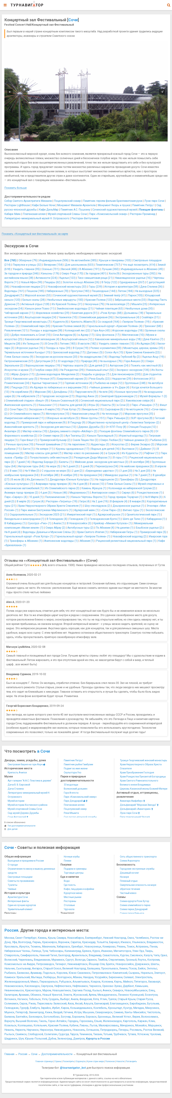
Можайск (141, 1025)
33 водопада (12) (68, 361)
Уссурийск (101, 977)
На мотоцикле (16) (137, 409)
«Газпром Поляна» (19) (135, 321)
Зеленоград (64, 1038)
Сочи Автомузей (17, 817)
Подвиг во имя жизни (76, 768)
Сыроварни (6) (114, 409)
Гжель (43, 1021)
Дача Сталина (16, 788)
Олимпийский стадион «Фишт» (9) (27, 400)
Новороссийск (125, 964)
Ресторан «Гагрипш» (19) (61, 501)
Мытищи (36, 977)
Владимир (95, 955)
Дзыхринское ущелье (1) (128, 505)
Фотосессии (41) (143, 378)
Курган (124, 955)
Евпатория (10, 994)
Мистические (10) (133, 334)
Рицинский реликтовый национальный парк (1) (126, 540)
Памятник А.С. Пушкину (75, 209)
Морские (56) (43, 391)
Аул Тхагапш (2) (75, 435)
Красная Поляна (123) (98, 299)
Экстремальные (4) (127, 317)
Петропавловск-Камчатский (109, 972)
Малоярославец (109, 1025)
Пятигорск (140, 981)
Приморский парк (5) (153, 532)
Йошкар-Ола (97, 964)
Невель (9, 1029)
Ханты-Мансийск (135, 1012)
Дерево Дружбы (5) (91, 426)
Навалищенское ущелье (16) (133, 277)
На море (124, 877)
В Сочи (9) (51, 343)
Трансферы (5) (129, 479)
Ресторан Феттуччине (84, 218)
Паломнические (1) (57, 497)
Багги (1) (28, 448)
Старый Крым (126, 999)
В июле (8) (17, 479)
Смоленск (136, 955)
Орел (164, 955)
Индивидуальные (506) (54, 260)
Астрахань (142, 946)
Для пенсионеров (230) (126, 374)
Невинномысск (14, 990)
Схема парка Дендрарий (133, 909)
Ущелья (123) (67, 277)
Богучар (66, 1016)
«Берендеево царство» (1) (101, 470)
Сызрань (134, 972)
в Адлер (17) (86, 334)
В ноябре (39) (69, 475)
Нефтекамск (80, 986)
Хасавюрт (154, 981)
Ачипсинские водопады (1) (61, 540)
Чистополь (153, 1012)
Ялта (96, 999)
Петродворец (108, 1029)
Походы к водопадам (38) (46, 330)
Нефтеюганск (62, 986)
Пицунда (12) (19, 387)
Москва (9, 937)
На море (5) (53, 466)
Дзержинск (142, 964)
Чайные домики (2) (136, 440)
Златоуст (159, 972)
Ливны (83, 1025)
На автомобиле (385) (84, 260)
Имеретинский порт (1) (81, 514)
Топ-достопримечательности (21, 826)
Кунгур (127, 1008)
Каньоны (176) (50, 273)
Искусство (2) (119, 444)
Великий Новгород (74, 968)
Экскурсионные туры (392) (139, 273)
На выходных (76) (110, 361)
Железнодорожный (16, 981)
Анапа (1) (59, 523)
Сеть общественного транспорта (138, 856)
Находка (88, 977)
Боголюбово (52, 1016)
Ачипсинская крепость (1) (20, 405)
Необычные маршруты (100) (65, 299)
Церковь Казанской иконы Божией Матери (143, 788)
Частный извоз (128, 893)
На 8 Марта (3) (153, 497)
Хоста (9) (114, 273)
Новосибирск (75, 937)
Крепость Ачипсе (17, 772)
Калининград (72, 951)
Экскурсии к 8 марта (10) (44, 409)
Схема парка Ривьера (132, 913)
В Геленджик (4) (57, 519)
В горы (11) (120, 457)
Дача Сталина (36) (151, 286)
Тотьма (107, 1034)
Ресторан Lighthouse (17, 205)
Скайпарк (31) (150, 317)
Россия (11, 930)
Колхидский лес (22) (77, 330)
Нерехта (20, 1029)
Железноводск (112, 1021)
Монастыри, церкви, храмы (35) (143, 348)
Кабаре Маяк (12, 214)
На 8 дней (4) (12, 532)
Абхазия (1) (87, 540)
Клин (151, 1021)
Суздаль (54, 999)
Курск (96, 951)
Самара (61, 937)
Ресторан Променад (142, 214)
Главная (9, 1054)
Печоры (123, 1029)
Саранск (92, 959)
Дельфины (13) (63, 391)
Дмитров (79, 1038)
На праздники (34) (91, 475)
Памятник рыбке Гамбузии (78, 764)
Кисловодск (32, 986)
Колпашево (25, 1025)
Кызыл (96, 990)
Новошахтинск (61, 990)
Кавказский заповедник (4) (42, 339)
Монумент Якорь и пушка (114, 205)
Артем (92, 994)
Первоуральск (48, 981)
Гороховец (86, 1021)
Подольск (49, 972)
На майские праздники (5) (136, 466)
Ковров (95, 981)
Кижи (48, 1012)
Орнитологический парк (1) (143, 514)
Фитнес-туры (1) (133, 510)
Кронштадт (115, 1008)
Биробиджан (138, 1003)
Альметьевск (81, 981)
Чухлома (155, 1034)
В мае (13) (16, 470)
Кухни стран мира (95, 1061)
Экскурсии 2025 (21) (52, 514)
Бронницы (104, 1016)
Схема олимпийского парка (135, 905)
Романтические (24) (16, 383)
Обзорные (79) (28, 260)
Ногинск (22, 999)
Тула (45, 951)
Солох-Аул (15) (114, 352)
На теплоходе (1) (112, 413)
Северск (118, 990)
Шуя (21, 1038)
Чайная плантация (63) (109, 308)
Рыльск (9, 1034)
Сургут (70, 959)
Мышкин (88, 1012)
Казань (42, 937)
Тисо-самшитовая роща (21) (95, 277)
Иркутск (24, 946)
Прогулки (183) (80, 291)
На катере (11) (45, 448)
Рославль (136, 1029)
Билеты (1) (66, 462)
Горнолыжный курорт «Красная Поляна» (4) (114, 326)
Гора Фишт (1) (28, 440)
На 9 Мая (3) (32, 470)
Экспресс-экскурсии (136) (132, 370)
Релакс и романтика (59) (105, 348)
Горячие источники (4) (78, 383)
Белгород (64, 955)
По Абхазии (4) (105, 527)
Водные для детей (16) (105, 448)
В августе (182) (87, 343)
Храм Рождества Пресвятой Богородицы (143, 776)
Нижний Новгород (114, 937)
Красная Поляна (58, 1025)
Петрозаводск (45, 964)
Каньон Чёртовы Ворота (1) (88, 497)
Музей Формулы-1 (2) (153, 396)
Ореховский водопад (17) (69, 352)
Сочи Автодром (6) (64, 334)
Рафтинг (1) (151, 453)
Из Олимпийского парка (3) (62, 488)
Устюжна (143, 1034)
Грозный (131, 959)
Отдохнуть (80, 1061)
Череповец (25, 959)
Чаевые (12, 889)
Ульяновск (138, 942)
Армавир (36, 972)
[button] (168, 5)
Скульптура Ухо (72, 772)
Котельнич (40, 1025)
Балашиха (93, 968)
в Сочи (43, 751)
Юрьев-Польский (36, 1038)
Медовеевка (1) (79, 492)
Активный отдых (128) (35, 304)
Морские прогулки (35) (138, 413)
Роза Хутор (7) (71, 409)
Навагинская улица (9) (85, 413)
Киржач (142, 1021)
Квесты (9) (108, 405)
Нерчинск (33, 1029)
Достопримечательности (56, 1054)
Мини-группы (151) (93, 418)
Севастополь (111, 955)
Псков (133, 968)
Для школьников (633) (79, 264)
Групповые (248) (135, 383)
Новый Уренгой (52, 994)
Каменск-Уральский (17, 977)
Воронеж (64, 942)
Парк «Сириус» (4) (15, 497)
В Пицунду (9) (76, 422)
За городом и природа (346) (21, 273)
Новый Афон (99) (31, 282)
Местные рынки (72, 897)
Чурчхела (69, 909)
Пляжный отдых (129, 881)
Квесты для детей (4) (72, 405)
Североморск (104, 1012)
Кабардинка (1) (155, 519)
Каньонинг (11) (47, 405)
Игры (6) (93, 405)
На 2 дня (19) (100, 501)
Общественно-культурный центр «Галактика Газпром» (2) (123, 422)
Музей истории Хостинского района (27, 805)
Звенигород (36, 1012)
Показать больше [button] (15, 187)
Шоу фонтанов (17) (108, 334)
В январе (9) (137, 501)
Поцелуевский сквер (67, 200)
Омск (130, 937)
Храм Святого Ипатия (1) (92, 532)
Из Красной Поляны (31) (67, 304)
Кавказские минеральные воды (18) (118, 339)
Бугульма (153, 1003)
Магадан (138, 1008)
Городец (73, 1021)
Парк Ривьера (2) (118, 418)
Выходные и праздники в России (26, 860)
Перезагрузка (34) (106, 466)
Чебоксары (56, 951)
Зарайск (46, 1008)
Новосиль (79, 1029)
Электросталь (143, 977)
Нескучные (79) (94, 304)
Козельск (10, 1025)
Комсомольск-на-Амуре (19, 964)
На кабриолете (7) (28, 396)
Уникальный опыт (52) (100, 370)
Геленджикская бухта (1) (105, 519)
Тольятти (102, 942)
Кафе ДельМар (48, 209)
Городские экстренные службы (137, 868)
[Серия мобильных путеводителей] (27, 4)
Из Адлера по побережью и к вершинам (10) (58, 387)
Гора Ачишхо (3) (134, 361)
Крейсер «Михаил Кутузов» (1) (112, 523)
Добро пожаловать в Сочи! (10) (31, 334)
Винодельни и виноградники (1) (24, 519)
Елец (152, 990)
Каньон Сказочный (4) (64, 400)
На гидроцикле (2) (106, 479)
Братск (110, 964)
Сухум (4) (38, 501)
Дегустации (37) (45, 361)
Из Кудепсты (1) (132, 453)
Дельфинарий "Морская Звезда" (138, 805)
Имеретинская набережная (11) (24, 418)
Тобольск (35, 999)
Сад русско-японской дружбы (80, 817)
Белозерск (35, 1016)
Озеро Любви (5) (111, 440)
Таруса (74, 1034)
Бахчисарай (101, 1003)
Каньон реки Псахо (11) (40, 308)
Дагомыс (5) (95, 352)
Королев (62, 972)
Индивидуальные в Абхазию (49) (142, 269)
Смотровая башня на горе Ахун (25, 764)
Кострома (153, 959)
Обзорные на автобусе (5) (62, 418)
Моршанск (154, 1025)
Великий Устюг (121, 1016)
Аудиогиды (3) (100, 444)
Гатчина (68, 1012)
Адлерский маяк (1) (86, 510)
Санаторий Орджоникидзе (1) (118, 396)
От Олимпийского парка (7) (27, 413)
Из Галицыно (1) (33, 343)
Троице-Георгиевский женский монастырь (143, 760)
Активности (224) (46, 277)
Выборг (65, 999)
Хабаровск (63, 946)
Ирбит (56, 1008)
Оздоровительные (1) (23, 514)
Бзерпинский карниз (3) (72, 378)
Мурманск (57, 959)
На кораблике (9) (21, 391)
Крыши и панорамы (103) (115, 260)
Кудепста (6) (61, 321)
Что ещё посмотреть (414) (139, 264)
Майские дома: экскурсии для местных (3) (101, 462)
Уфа (14, 942)
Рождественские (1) (149, 492)
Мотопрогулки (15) (57, 413)
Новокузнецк (92, 946)
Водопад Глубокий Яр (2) (124, 356)
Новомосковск (13, 986)
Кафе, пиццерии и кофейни (79, 889)
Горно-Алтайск (57, 1021)
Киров (65, 1008)
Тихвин (97, 1034)
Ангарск (37, 968)
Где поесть (70, 885)
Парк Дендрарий (73, 800)
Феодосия (85, 999)
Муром (46, 990)
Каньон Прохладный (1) (102, 435)
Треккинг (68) (152, 326)
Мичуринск (127, 1025)
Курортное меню (73, 893)
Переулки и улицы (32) (27, 264)
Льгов (93, 1025)
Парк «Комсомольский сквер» (108, 214)
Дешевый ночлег (129, 872)
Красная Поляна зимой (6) (68, 326)
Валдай (57, 1012)
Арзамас (24, 994)
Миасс (34, 981)
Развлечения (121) (16, 330)
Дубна (52, 1038)
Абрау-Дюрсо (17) (22, 374)
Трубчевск (119, 1034)
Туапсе (112, 999)
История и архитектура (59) (121, 286)
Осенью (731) (50, 269)
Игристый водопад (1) (133, 435)
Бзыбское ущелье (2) (149, 527)
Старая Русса (145, 999)
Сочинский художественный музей (114, 209)
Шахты (155, 964)
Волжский (10, 959)
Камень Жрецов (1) (93, 488)
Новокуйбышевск (135, 990)
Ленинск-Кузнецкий (131, 994)
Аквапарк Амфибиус (131, 800)
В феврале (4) (118, 501)
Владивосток (155, 942)
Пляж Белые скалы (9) (18, 356)
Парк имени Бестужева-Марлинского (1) (46, 510)
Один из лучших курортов (22, 905)
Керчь (118, 981)
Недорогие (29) (121, 378)
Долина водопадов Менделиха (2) (57, 374)
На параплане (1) (78, 444)
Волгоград (24, 942)
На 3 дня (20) (142, 470)
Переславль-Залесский (52, 1003)
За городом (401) (95, 273)
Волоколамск (149, 1016)
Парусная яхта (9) (85, 391)
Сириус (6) (128, 492)
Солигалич (50, 1034)
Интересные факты (18, 901)
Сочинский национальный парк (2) (102, 400)
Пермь (36, 942)
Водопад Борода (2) (44, 462)
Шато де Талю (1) (133, 519)
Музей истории (16, 800)
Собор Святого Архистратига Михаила (28, 200)
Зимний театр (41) (115, 295)
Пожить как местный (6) (146, 365)
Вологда (80, 959)
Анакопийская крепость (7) (21, 426)
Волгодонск (64, 977)
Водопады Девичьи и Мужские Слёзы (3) (49, 532)
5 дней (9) (87, 466)
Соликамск (11, 1003)
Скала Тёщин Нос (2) (85, 440)
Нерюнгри (46, 1029)
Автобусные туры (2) (80, 527)
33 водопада (71, 784)
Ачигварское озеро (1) (106, 492)
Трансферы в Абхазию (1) (26, 540)
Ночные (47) (47, 378)
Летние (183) (68, 343)
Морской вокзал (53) (38, 295)
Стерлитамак (117, 959)
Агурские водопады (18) (127, 330)
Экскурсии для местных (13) (58, 426)
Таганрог (60, 964)
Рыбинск (10, 972)
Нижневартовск (77, 964)
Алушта (88, 1003)
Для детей (12, 829)
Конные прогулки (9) (128, 391)
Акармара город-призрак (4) (53, 483)
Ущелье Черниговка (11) (47, 383)
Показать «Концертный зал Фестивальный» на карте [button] (35, 233)
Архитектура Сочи (18, 897)
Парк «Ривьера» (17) (145, 405)
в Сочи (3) (123, 405)
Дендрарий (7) (13, 295)
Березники (115, 977)
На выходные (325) (147, 291)
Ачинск (107, 990)
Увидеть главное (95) (26, 269)
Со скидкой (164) (108, 321)
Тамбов (102, 959)
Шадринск (10, 1038)
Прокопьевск (109, 968)
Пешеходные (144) (104, 291)
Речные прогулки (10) (19, 444)
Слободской (35, 1034)
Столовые (69, 905)
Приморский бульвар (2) (55, 440)
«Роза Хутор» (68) (111, 313)
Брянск (86, 951)
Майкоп (128, 981)
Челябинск (142, 937)
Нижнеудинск (62, 1029)
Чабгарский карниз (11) (19, 313)
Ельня (98, 1021)
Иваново (106, 951)
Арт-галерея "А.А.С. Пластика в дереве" (30, 780)
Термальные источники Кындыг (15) (27, 352)
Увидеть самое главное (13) (116, 343)
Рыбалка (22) (158, 440)
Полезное (110, 1061)
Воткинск (10, 999)
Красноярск (49, 942)
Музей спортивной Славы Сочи (67, 214)
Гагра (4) (84, 501)
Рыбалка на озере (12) (108, 383)
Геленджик (11, 1008)
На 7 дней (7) (142, 475)
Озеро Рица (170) (72, 273)
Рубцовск (65, 981)
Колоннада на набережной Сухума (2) (132, 488)
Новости (120, 1061)
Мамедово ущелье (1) (118, 475)
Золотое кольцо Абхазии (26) (81, 282)
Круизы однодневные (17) (72, 448)
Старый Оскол (52, 968)
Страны (57, 1061)
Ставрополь (11, 955)
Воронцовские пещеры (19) (42, 365)
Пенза (153, 946)
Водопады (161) (14, 291)
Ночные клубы (72, 856)
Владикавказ (42, 959)
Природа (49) (89, 361)
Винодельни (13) (92, 409)
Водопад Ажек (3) (87, 396)
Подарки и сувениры (75, 868)
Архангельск (80, 955)
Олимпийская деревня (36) (96, 317)
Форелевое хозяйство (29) (52, 313)
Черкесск (95, 986)
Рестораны (70, 901)
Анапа (74, 999)
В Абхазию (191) (89, 269)
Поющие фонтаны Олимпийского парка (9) (126, 431)
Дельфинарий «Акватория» (135, 809)
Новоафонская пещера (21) (28, 286)
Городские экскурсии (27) (57, 396)
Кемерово (109, 946)
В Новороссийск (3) (79, 523)
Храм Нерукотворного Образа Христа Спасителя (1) (50, 505)
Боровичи (78, 1016)
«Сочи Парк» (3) (111, 510)
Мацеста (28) (12, 343)
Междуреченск (107, 994)
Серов (23, 1003)
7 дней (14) (23, 462)
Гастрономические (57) (18, 361)
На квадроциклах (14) (93, 356)
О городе (13, 864)
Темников (85, 1034)
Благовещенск (119, 1003)
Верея (136, 1016)
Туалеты (12, 885)
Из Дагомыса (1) (37, 479)
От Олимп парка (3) (51, 435)
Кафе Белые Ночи (43, 205)
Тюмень (36, 946)
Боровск (91, 1016)
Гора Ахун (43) (101, 330)
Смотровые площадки (20, 877)
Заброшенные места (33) (130, 299)
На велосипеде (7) (117, 304)
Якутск (142, 959)
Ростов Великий (153, 1029)
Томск (131, 946)
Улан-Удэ (138, 951)
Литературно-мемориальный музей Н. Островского (36, 218)
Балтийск (22, 1016)
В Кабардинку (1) (15, 523)
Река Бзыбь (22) (99, 378)
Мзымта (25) (139, 304)
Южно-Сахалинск (80, 972)
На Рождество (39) (72, 370)
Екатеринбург (93, 937)
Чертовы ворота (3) (74, 365)
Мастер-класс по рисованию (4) (83, 453)
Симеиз (118, 1012)
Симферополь (29, 955)
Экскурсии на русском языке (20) (56, 356)
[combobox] (168, 3)
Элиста (67, 994)
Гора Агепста (71, 792)
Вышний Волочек (27, 1021)
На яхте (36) (106, 391)
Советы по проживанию (21, 881)
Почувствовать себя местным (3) (51, 457)
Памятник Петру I (143, 205)
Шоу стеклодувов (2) (97, 505)
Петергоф (21, 1012)
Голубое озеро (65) (46, 370)
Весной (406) (69, 269)
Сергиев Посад (81, 990)
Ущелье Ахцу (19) (153, 356)
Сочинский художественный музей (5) (77, 295)
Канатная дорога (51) (84, 313)
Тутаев (132, 1034)
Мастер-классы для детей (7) (43, 453)
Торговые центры (73, 872)
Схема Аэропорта (130, 860)
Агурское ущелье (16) (30, 348)
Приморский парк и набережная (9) (43, 422)
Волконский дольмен (75, 788)
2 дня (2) (77, 470)
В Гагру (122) (109, 282)
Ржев (32, 1003)
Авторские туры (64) (31, 466)
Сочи (73, 20)
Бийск (142, 968)
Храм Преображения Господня (137, 772)
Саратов (76, 942)
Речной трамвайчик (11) (51, 444)
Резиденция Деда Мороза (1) (92, 457)
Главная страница (44, 1061)
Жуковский (80, 994)
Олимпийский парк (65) (35, 326)
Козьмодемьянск (81, 1008)
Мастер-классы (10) (35, 431)
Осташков (92, 1029)
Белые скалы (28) (33, 299)
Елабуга (35, 1008)
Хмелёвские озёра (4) (139, 400)
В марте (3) (23, 501)
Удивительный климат (20, 909)
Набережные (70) (57, 291)
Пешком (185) (35, 291)
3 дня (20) (126, 470)
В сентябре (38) (139, 462)
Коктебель (100, 1008)
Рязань (121, 946)
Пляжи (67, 860)
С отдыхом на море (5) (56, 470)
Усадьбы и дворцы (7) (95, 374)
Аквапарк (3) (12, 431)
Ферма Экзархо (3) (142, 444)
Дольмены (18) (133, 313)
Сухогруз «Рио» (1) (39, 523)
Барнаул (114, 942)
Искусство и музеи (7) (18, 370)
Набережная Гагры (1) (124, 532)
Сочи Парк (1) (18, 409)
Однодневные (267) (131, 282)
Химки (123, 968)
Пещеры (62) (52, 282)
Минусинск (152, 1008)
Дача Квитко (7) (153, 339)
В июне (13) (97, 483)
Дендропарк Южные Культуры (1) (71, 479)
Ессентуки (151, 994)
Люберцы (49, 977)
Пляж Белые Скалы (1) (121, 483)
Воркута (9, 1021)
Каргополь (129, 1021)
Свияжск (21, 1034)
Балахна (9, 1016)
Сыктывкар (23, 968)
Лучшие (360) (110, 269)
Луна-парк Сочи (154, 200)
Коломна (107, 981)
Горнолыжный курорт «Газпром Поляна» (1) (82, 536)
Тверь (149, 951)
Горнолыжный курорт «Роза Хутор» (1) (28, 536)
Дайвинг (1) (147, 448)
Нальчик (9, 968)
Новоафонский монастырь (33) (67, 286)
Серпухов (47, 986)
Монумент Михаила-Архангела (76, 205)
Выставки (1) (130, 448)
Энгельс (152, 968)
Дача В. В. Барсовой (19, 784)
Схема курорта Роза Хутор (134, 901)
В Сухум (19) (80, 348)
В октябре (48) (50, 475)
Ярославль (11, 946)
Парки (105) (135, 295)
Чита (156, 955)
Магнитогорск (122, 951)
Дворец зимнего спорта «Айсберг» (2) (73, 431)
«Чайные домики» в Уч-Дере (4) (109, 387)
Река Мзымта (71, 813)
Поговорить (131, 1061)
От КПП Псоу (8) (116, 426)
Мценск (9, 1012)
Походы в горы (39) (58, 348)
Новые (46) (60, 492)
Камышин (141, 986)
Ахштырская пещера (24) (40, 317)
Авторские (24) (119, 365)
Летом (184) (125, 291)
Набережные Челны (17, 951)
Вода (67, 881)
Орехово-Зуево (112, 986)
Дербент (128, 986)
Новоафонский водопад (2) (130, 536)
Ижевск (126, 942)
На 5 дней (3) (70, 466)
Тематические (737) (108, 264)
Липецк (36, 951)
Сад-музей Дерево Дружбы (23, 813)
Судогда (63, 1034)
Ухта (44, 999)
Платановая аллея (34, 214)
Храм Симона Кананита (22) (142, 352)
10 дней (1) (36, 497)
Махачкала (48, 946)
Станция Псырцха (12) (142, 426)
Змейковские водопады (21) (75, 308)
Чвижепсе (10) (67, 317)
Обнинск (35, 994)
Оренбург (77, 946)
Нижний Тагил (48, 955)
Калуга (148, 955)
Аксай (78, 1003)
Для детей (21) (98, 365)
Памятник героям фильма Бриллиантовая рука (112, 200)
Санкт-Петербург (26, 937)
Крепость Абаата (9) (83, 321)
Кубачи (73, 1025)
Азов (71, 1003)
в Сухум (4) (112, 453)
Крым (51, 937)
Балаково (23, 972)
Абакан (77, 977)
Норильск (147, 972)
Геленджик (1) (78, 519)
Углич (103, 999)
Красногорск (33, 990)
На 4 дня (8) (80, 483)
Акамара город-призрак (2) (21, 492)
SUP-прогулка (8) (142, 418)
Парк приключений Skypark (135, 817)
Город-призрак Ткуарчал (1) (125, 497)
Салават (129, 977)
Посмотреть (68, 1061)
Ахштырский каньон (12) (77, 339)
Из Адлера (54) (145, 343)
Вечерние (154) (53, 264)
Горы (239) (95, 286)
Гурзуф (24, 1008)
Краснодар (89, 942)
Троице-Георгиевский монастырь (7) (27, 321)
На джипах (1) (125, 527)
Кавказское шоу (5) (25, 378)
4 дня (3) (45, 492)
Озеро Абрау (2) (55, 527)
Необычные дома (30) (139, 308)
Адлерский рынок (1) (111, 514)
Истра (77, 1012)
